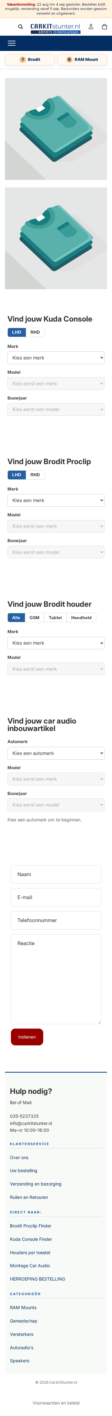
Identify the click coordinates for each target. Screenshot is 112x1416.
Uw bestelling (23, 1170)
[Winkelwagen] (104, 26)
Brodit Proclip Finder (30, 1225)
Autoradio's (21, 1347)
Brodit (31, 59)
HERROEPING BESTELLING (37, 1278)
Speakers (19, 1360)
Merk (12, 346)
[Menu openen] (11, 43)
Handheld (81, 617)
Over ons (19, 1157)
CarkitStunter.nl (63, 1382)
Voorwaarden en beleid (56, 1402)
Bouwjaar (17, 397)
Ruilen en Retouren (29, 1197)
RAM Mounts (23, 1307)
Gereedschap (23, 1320)
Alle (16, 617)
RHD (35, 332)
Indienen (27, 1036)
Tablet (55, 617)
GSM (35, 617)
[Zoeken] (20, 26)
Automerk (17, 741)
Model (14, 372)
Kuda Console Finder (31, 1239)
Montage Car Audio (30, 1265)
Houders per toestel (30, 1252)
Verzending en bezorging (36, 1183)
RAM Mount (83, 59)
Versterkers (21, 1334)
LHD (16, 332)
